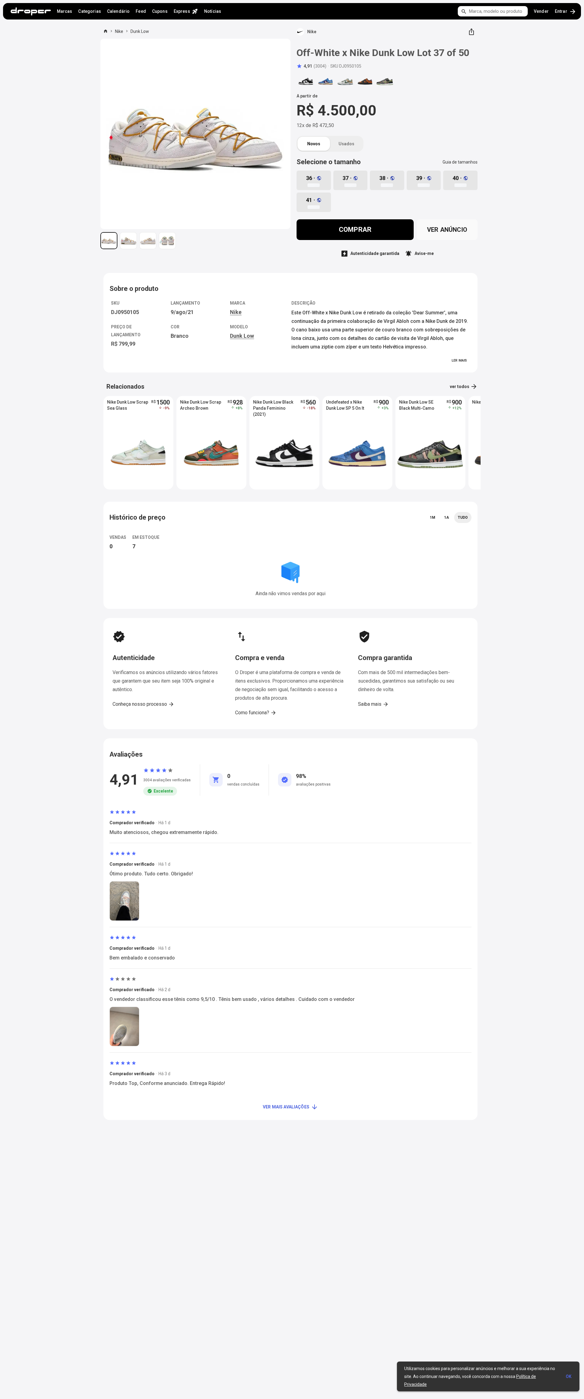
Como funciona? (255, 713)
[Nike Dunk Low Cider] (365, 81)
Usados (346, 143)
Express (186, 11)
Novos (313, 143)
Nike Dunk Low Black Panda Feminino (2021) (273, 408)
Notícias (212, 11)
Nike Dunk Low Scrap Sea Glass (127, 405)
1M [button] (432, 517)
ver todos (464, 386)
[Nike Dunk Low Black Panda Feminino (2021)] (306, 81)
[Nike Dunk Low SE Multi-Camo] (345, 81)
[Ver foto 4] (167, 240)
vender (541, 11)
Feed (141, 11)
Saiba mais (373, 704)
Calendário (118, 11)
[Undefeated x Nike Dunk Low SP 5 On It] (325, 81)
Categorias (89, 11)
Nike (119, 31)
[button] (311, 66)
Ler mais (459, 360)
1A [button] (446, 517)
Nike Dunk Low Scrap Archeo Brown (200, 405)
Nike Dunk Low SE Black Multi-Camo (416, 405)
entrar (565, 11)
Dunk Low (139, 31)
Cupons (160, 11)
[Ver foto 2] (128, 240)
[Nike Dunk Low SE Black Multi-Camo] (385, 81)
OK (569, 1376)
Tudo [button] (463, 517)
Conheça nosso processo (143, 704)
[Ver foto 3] (147, 240)
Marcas (64, 11)
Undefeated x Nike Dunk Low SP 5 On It (345, 405)
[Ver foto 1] (108, 240)
